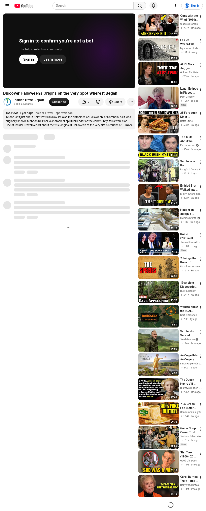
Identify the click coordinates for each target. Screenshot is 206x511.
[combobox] (94, 5)
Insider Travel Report (29, 100)
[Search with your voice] (153, 6)
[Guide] (7, 5)
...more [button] (128, 125)
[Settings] (175, 5)
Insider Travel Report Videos (54, 113)
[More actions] (131, 102)
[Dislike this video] (98, 102)
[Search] (139, 6)
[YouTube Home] (23, 5)
